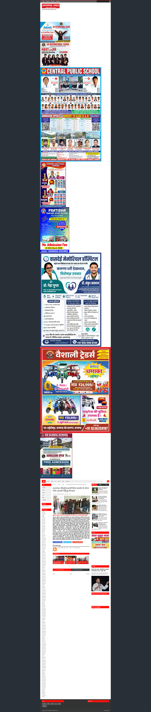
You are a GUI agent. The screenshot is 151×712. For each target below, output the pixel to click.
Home (44, 1)
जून (42, 515)
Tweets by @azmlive (45, 506)
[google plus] (108, 1)
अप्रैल (43, 535)
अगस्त (43, 512)
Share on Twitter (68, 542)
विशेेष (43, 497)
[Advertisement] (76, 12)
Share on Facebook (58, 542)
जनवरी (43, 522)
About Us (47, 1)
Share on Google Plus (78, 542)
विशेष (63, 481)
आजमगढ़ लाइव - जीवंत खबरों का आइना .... (53, 710)
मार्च (42, 519)
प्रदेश (52, 481)
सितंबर (43, 528)
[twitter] (100, 1)
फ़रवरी (43, 520)
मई (42, 516)
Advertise (58, 1)
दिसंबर (43, 523)
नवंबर (42, 525)
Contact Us (53, 1)
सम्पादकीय (67, 481)
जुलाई (42, 513)
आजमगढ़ (43, 487)
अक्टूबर (43, 526)
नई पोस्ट (54, 573)
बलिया (59, 481)
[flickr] (103, 1)
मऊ (55, 481)
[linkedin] (105, 1)
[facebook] (98, 1)
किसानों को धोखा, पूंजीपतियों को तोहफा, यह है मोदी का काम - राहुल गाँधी (100, 570)
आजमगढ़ (48, 481)
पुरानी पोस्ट (88, 573)
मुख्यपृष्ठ (71, 573)
